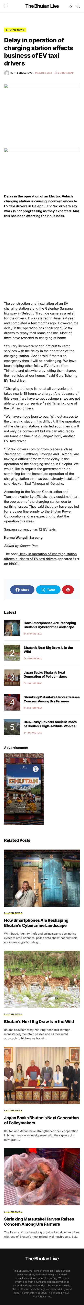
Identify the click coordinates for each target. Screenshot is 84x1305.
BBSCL (14, 564)
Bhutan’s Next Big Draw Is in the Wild (39, 1021)
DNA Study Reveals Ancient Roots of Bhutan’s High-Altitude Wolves (50, 724)
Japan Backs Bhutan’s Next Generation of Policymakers (45, 674)
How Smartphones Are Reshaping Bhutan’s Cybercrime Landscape (50, 625)
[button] (6, 6)
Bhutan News (15, 30)
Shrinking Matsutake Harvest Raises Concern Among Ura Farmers (52, 699)
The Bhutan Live (42, 6)
